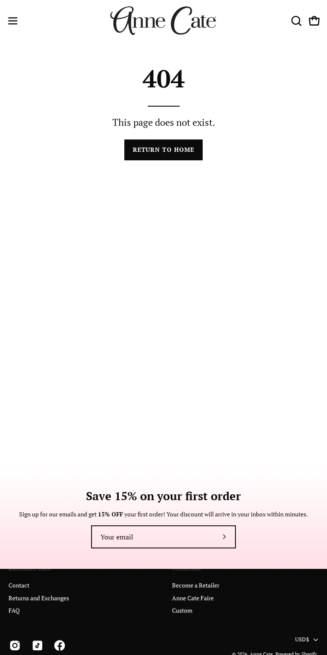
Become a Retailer (195, 585)
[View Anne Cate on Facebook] (59, 645)
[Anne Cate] (163, 20)
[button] (295, 21)
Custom (182, 610)
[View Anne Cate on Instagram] (14, 645)
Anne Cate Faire (193, 598)
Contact (19, 585)
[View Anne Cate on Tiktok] (37, 645)
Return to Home (163, 149)
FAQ (14, 610)
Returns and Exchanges (39, 598)
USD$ (302, 639)
